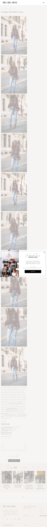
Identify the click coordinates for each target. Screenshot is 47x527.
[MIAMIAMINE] (10, 2)
